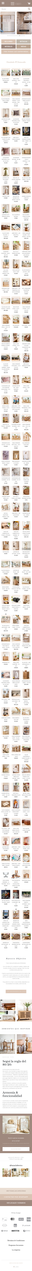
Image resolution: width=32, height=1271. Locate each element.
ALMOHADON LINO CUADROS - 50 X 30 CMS (16, 480)
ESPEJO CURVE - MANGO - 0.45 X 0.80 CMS (5, 408)
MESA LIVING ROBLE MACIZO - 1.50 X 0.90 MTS (16, 830)
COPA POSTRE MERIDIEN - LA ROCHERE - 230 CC (6, 882)
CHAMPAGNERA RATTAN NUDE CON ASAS (26, 944)
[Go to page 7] (14, 35)
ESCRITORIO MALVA (26, 880)
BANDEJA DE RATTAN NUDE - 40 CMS (6, 944)
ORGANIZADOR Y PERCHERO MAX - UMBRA (26, 553)
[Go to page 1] (7, 35)
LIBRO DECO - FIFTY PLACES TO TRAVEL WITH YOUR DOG (16, 408)
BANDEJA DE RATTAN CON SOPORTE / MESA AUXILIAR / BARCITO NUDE (16, 924)
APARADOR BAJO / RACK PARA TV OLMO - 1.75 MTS (6, 646)
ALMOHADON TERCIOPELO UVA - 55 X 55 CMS (6, 159)
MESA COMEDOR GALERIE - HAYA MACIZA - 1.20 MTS (26, 235)
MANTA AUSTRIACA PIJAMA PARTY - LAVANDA (16, 812)
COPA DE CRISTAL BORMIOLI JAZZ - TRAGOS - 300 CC (6, 607)
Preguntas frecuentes (16, 1245)
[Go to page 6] (13, 35)
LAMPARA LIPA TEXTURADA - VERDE (5, 179)
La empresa (16, 1250)
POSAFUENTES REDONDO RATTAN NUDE (16, 944)
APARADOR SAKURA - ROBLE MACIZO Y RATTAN (26, 100)
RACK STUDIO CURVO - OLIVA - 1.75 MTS (16, 308)
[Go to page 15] (24, 35)
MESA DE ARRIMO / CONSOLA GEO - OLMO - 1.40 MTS (26, 776)
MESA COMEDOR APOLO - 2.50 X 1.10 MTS (6, 327)
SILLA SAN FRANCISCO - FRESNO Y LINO (5, 272)
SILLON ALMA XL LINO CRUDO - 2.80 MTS (6, 627)
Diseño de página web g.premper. (16, 1263)
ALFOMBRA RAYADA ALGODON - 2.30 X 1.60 (16, 426)
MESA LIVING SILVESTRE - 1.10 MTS (16, 664)
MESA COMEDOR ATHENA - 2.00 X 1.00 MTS (26, 308)
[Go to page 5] (12, 35)
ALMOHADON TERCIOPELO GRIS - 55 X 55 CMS (16, 121)
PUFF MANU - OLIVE (26, 325)
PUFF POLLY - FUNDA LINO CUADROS (26, 480)
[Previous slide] (2, 23)
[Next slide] (30, 23)
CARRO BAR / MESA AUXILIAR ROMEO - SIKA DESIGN (26, 253)
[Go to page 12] (20, 35)
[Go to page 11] (19, 35)
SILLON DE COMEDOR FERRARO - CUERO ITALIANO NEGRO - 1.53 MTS (6, 367)
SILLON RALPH (16, 325)
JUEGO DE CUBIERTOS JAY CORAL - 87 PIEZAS (26, 627)
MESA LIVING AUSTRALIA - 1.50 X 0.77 (16, 80)
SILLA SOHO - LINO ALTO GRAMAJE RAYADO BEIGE (6, 830)
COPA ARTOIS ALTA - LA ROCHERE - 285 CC (16, 902)
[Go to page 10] (18, 35)
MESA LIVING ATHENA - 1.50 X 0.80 (16, 345)
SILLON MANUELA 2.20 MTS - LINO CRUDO (26, 272)
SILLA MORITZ (6, 736)
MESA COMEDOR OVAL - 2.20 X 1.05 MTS (26, 426)
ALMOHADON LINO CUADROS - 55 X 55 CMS (6, 480)
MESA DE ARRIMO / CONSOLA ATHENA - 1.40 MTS (5, 345)
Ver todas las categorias (16, 1191)
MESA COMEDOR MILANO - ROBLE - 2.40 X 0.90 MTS (16, 646)
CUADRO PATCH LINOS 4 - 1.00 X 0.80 (26, 812)
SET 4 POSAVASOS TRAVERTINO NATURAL (26, 290)
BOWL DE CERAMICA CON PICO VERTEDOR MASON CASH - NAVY (5, 924)
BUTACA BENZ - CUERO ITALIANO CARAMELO (26, 216)
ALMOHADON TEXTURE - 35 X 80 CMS (16, 159)
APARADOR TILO (5, 662)
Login (17, 1266)
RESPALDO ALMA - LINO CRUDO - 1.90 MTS (16, 701)
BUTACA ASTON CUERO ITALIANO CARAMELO (26, 533)
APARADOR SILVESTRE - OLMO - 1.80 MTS (5, 253)
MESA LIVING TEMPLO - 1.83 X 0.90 (26, 387)
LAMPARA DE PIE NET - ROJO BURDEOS (16, 387)
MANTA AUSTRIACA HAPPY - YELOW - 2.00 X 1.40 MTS (16, 738)
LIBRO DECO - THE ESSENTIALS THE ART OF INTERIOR (16, 290)
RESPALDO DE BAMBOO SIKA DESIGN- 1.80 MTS (16, 198)
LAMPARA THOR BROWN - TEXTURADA (26, 701)
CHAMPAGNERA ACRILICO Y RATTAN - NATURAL (16, 589)
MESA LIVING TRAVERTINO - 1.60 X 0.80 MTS (26, 408)
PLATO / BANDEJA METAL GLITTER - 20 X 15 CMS (5, 812)
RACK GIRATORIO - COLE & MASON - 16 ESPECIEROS (26, 738)
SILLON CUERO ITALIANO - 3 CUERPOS (5, 235)
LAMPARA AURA (5, 196)
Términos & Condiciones (16, 1240)
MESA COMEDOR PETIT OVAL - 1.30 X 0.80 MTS (16, 444)
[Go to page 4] (11, 35)
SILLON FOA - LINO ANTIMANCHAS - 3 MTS (26, 664)
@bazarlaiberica (16, 1165)
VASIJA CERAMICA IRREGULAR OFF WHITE (16, 682)
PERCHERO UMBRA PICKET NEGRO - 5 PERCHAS (16, 607)
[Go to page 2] (8, 35)
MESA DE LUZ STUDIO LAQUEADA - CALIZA (16, 179)
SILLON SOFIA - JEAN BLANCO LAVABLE (26, 719)
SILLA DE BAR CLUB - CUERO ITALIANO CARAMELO (5, 139)
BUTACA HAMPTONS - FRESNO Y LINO (5, 515)
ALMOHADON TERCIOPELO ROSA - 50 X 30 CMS (5, 682)
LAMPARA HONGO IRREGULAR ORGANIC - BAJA (16, 776)
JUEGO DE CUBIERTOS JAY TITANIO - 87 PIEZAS (5, 533)
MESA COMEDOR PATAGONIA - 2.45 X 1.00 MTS (16, 365)
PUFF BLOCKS (6, 551)
